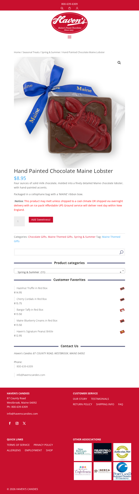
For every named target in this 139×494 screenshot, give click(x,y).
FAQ (120, 404)
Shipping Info (105, 404)
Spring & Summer (50, 52)
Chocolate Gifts (37, 236)
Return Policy (82, 404)
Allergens (14, 450)
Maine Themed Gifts (60, 236)
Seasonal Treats (31, 52)
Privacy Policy (43, 445)
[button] (119, 62)
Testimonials (100, 399)
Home (17, 52)
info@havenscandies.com (31, 375)
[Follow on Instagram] (17, 423)
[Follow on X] (24, 423)
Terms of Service (18, 445)
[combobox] (69, 270)
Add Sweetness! (40, 219)
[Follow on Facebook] (10, 423)
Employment (33, 450)
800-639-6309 (69, 4)
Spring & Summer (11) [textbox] (68, 272)
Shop (49, 450)
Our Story (80, 399)
